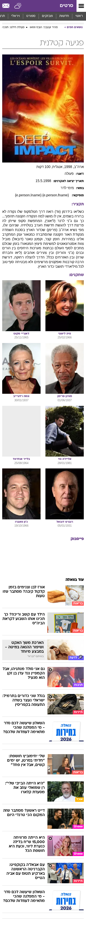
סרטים (66, 6)
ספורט (31, 16)
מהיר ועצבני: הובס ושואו (44, 27)
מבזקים (47, 16)
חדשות (64, 16)
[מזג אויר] (18, 6)
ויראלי (15, 16)
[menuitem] (64, 16)
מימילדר (67, 188)
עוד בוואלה (74, 580)
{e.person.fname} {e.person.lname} (42, 195)
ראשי (79, 16)
